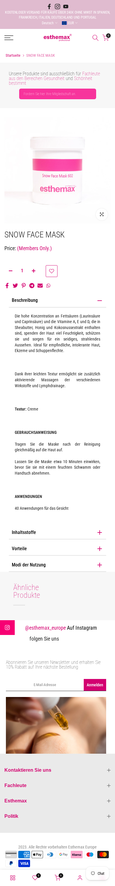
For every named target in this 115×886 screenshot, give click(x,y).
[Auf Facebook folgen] (49, 6)
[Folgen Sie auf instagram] (57, 6)
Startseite (13, 55)
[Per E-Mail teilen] (40, 285)
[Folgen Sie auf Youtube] (65, 6)
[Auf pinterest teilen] (23, 285)
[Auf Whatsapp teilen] (48, 285)
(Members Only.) (34, 248)
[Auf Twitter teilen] (15, 285)
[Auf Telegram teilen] (31, 285)
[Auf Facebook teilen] (7, 285)
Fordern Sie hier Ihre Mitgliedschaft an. (50, 94)
